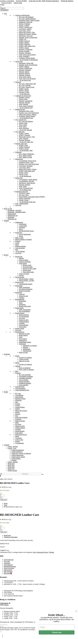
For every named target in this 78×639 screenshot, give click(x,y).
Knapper (17, 241)
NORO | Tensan (24, 48)
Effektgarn (18, 152)
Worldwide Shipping (67, 1)
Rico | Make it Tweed (25, 157)
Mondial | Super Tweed (28, 37)
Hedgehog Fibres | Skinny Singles (29, 20)
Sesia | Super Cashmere (26, 106)
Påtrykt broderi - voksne (26, 279)
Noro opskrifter (23, 380)
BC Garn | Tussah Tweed (26, 87)
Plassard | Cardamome (25, 49)
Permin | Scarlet (23, 200)
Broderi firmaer (19, 313)
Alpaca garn (19, 61)
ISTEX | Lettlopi (24, 25)
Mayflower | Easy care (26, 36)
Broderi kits (18, 256)
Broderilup (22, 304)
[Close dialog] (76, 611)
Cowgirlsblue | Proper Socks (27, 161)
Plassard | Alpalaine (25, 53)
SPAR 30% (11, 465)
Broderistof (18, 292)
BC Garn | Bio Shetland (26, 17)
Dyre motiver (23, 339)
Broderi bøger (19, 308)
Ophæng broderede (25, 262)
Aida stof (22, 294)
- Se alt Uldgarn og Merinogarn (28, 60)
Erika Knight (19, 397)
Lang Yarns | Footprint (25, 166)
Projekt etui (18, 232)
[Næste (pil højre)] (2, 626)
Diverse (21, 275)
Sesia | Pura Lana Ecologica (27, 54)
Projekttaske (22, 224)
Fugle (20, 337)
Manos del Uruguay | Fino (27, 32)
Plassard (17, 414)
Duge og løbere (23, 260)
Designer (18, 373)
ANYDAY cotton (24, 193)
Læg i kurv (4, 499)
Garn (5, 13)
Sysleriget (18, 419)
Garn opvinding (20, 248)
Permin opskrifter (24, 381)
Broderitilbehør (19, 299)
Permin (17, 412)
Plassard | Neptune (24, 75)
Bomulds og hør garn (21, 191)
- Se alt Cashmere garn (26, 107)
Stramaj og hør (23, 296)
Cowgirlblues (19, 395)
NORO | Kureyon (24, 41)
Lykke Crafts (19, 440)
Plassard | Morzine (24, 102)
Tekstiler (21, 297)
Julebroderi (22, 344)
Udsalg (6, 445)
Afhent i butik (18, 3)
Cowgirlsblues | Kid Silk (26, 181)
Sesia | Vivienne (26, 188)
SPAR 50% (11, 469)
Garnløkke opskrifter (25, 378)
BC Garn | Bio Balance (26, 121)
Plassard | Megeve (24, 73)
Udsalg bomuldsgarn (17, 450)
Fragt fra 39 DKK (21, 1)
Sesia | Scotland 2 (24, 56)
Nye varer (7, 561)
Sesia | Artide (23, 125)
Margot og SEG (24, 320)
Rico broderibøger (24, 311)
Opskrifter (7, 354)
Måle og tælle (19, 238)
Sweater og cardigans (25, 357)
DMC (17, 422)
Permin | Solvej (23, 173)
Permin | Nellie (25, 68)
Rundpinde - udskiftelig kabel (16, 212)
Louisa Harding (20, 407)
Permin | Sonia (23, 174)
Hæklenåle (11, 217)
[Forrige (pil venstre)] (1, 626)
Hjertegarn (18, 400)
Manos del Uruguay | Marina (27, 34)
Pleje (16, 250)
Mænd (17, 363)
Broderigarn (18, 286)
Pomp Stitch (22, 327)
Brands (6, 392)
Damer (17, 356)
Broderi (6, 255)
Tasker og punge (24, 274)
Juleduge (25, 347)
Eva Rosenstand (24, 316)
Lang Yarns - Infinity (25, 29)
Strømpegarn (19, 159)
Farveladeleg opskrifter (26, 376)
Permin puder (27, 270)
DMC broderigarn (24, 287)
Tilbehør (6, 220)
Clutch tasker (23, 226)
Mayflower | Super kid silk (27, 183)
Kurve (21, 229)
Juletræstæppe (27, 351)
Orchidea (22, 323)
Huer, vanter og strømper (26, 369)
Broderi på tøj (19, 282)
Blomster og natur (24, 333)
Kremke (17, 404)
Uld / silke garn (19, 131)
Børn (16, 371)
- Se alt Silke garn (24, 94)
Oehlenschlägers (24, 321)
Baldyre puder (27, 265)
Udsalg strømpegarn (17, 455)
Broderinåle (22, 301)
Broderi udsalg (19, 328)
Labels (17, 243)
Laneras (17, 405)
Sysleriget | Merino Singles (27, 58)
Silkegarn (18, 82)
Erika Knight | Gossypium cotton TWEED (32, 197)
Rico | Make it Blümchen (26, 154)
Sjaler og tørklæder (24, 368)
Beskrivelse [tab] (7, 535)
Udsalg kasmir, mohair (18, 457)
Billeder (21, 258)
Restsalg (13, 460)
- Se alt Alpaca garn (25, 80)
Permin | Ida (24, 198)
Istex (16, 402)
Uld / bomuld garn (20, 119)
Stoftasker (22, 227)
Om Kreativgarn (9, 559)
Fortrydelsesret (8, 565)
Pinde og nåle (8, 208)
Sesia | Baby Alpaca (25, 77)
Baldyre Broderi (24, 315)
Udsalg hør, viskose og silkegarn (21, 453)
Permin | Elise (23, 99)
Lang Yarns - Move (25, 30)
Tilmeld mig (56, 632)
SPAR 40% (11, 467)
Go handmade (19, 443)
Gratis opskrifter (22, 390)
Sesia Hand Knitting (21, 417)
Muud (17, 436)
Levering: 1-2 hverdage (7, 1)
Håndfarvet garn (20, 109)
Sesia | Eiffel (23, 186)
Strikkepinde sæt (13, 215)
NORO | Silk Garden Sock (27, 46)
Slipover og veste (24, 361)
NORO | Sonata (24, 89)
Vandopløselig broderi (25, 284)
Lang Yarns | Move (24, 167)
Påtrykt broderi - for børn (26, 280)
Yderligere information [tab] (11, 537)
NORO (17, 409)
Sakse (17, 244)
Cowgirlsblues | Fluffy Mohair (28, 179)
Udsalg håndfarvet (16, 452)
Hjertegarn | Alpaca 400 (26, 63)
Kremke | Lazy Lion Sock (29, 113)
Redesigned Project (21, 434)
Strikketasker (19, 222)
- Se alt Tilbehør (20, 251)
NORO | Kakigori (24, 147)
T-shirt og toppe (24, 359)
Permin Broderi (23, 325)
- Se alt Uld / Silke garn (26, 142)
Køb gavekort (8, 570)
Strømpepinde (12, 214)
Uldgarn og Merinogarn (22, 15)
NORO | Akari (23, 145)
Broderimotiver (19, 332)
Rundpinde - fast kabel (14, 210)
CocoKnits (18, 438)
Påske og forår (23, 352)
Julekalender (26, 349)
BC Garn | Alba (23, 195)
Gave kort (18, 205)
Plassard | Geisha (24, 92)
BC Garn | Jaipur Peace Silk (27, 84)
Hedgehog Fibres (20, 398)
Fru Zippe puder (28, 267)
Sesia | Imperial (23, 104)
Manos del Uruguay (21, 410)
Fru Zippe (22, 318)
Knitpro (17, 441)
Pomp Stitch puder (28, 272)
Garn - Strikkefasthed (21, 203)
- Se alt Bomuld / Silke (26, 150)
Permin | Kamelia (24, 51)
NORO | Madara (24, 42)
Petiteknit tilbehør (20, 246)
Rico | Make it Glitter (25, 155)
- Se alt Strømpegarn (25, 176)
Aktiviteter (7, 563)
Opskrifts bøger (20, 386)
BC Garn (18, 393)
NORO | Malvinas (24, 44)
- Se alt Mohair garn (25, 190)
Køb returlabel (8, 571)
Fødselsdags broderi (25, 342)
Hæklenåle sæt (12, 219)
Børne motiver (23, 335)
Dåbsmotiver (23, 340)
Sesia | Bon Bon (24, 128)
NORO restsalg (12, 470)
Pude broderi (23, 263)
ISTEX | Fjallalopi (24, 24)
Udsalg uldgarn (16, 458)
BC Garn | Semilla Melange (27, 18)
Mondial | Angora (24, 97)
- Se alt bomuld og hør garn (27, 202)
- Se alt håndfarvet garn (26, 118)
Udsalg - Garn (12, 448)
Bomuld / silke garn (21, 143)
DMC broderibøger (25, 309)
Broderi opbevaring (25, 306)
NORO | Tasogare (24, 135)
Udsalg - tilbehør (13, 462)
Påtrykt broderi (19, 277)
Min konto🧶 (8, 573)
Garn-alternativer (20, 388)
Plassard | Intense (24, 72)
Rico (16, 416)
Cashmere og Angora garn (23, 96)
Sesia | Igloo (22, 126)
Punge (21, 236)
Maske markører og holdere (23, 239)
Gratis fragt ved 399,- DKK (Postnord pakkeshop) (44, 1)
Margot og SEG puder (29, 268)
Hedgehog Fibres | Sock (26, 111)
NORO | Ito (22, 39)
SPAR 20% (11, 464)
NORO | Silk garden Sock (27, 171)
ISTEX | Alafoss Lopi (25, 27)
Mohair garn (19, 178)
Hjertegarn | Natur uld (25, 22)
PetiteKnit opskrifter (25, 383)
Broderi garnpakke (24, 291)
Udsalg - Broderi (13, 446)
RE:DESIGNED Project (26, 231)
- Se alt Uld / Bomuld (25, 130)
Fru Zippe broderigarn (25, 289)
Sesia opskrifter (23, 385)
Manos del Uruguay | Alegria (27, 169)
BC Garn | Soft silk (25, 85)
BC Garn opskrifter (25, 375)
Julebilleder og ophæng (30, 345)
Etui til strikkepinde (25, 234)
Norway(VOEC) (7, 3)
